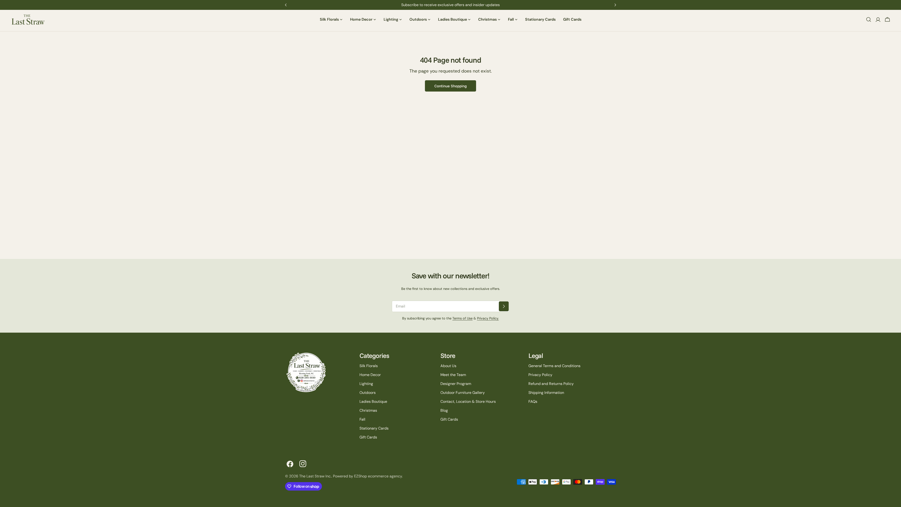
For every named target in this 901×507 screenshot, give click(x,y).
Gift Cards (368, 437)
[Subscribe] (504, 306)
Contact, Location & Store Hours (468, 401)
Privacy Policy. (488, 318)
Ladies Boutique (373, 401)
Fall (362, 419)
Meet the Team (453, 374)
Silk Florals (368, 365)
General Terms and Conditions (554, 365)
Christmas (368, 410)
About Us (448, 365)
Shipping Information (546, 392)
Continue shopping (450, 86)
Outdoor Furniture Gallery (462, 392)
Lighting (366, 383)
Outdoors (367, 392)
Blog (444, 410)
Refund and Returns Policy (551, 383)
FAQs (532, 401)
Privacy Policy (540, 374)
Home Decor (370, 374)
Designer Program (455, 383)
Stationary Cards (374, 428)
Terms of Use (462, 318)
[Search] (868, 19)
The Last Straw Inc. (315, 476)
